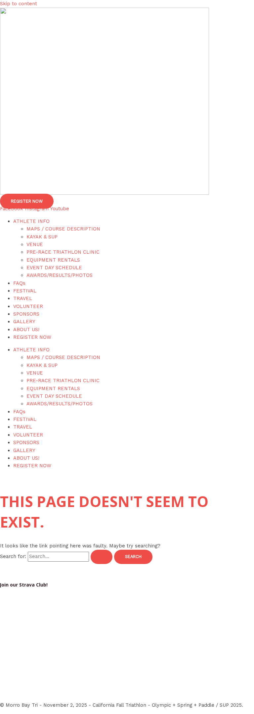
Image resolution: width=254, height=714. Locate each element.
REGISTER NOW (32, 337)
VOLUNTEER (28, 306)
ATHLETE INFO (31, 221)
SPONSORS (26, 314)
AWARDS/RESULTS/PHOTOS (59, 275)
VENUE (34, 244)
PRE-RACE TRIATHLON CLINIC (63, 252)
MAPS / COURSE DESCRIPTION (63, 229)
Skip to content (18, 4)
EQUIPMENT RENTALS (53, 260)
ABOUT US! (26, 329)
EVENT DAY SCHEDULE (54, 268)
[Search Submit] (101, 557)
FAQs (19, 283)
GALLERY (24, 322)
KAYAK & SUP (42, 237)
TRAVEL (22, 298)
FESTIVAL (24, 291)
